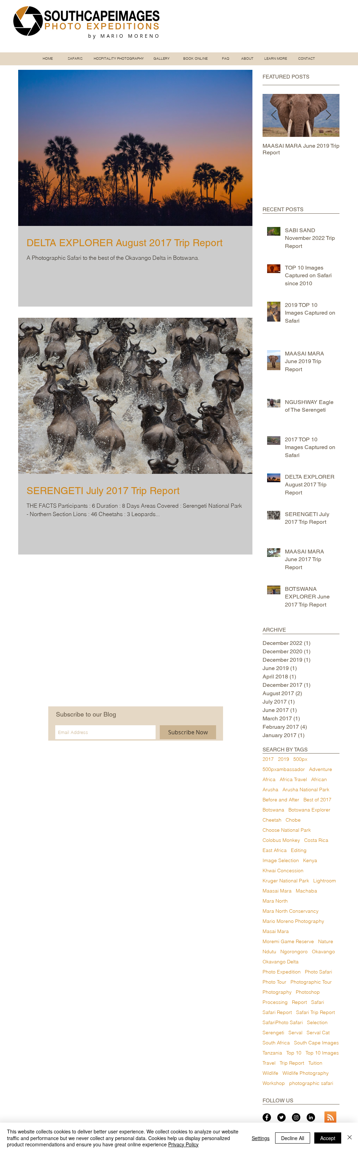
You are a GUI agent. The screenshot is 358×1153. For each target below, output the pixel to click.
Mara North (275, 901)
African (319, 780)
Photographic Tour (311, 982)
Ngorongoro (294, 952)
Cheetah (272, 820)
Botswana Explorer (309, 810)
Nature (325, 942)
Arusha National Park (305, 790)
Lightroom (324, 881)
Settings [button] (261, 1137)
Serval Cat (318, 1033)
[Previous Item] (274, 115)
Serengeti (273, 1033)
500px (300, 759)
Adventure (320, 769)
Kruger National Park (286, 881)
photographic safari (311, 1083)
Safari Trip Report (315, 1012)
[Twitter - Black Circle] (281, 1117)
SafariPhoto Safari (283, 1023)
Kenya (310, 861)
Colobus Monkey (281, 840)
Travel (269, 1063)
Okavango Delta (281, 962)
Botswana (273, 810)
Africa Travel (293, 780)
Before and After (281, 800)
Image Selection (281, 861)
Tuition (315, 1063)
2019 (283, 759)
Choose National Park (287, 830)
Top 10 (293, 1053)
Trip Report (292, 1063)
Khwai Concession (283, 871)
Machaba (306, 891)
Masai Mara (276, 931)
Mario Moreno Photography (293, 921)
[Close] (349, 1137)
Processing (275, 1002)
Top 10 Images (322, 1053)
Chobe (293, 820)
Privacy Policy (183, 1144)
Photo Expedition (282, 972)
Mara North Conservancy (290, 911)
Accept (327, 1137)
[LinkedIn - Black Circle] (311, 1117)
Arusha (270, 790)
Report (299, 1002)
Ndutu (269, 952)
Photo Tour (274, 982)
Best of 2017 (317, 800)
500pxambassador (284, 769)
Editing (299, 850)
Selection (317, 1023)
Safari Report (277, 1012)
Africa (269, 780)
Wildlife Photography (305, 1073)
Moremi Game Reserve (288, 942)
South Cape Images (316, 1043)
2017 (268, 759)
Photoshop (308, 992)
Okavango (323, 952)
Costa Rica (316, 840)
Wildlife (270, 1073)
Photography (277, 992)
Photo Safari (318, 972)
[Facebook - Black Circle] (267, 1117)
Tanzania (272, 1053)
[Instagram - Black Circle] (296, 1117)
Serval (295, 1033)
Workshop (274, 1083)
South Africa (276, 1043)
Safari (317, 1002)
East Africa (275, 850)
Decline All (292, 1137)
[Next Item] (328, 115)
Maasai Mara (277, 891)
